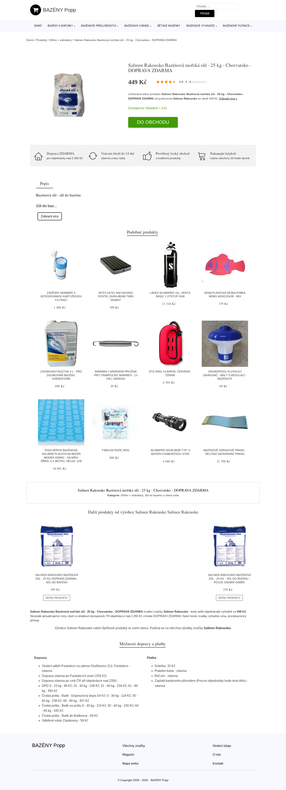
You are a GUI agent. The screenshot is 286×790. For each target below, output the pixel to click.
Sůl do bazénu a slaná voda (162, 495)
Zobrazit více (50, 216)
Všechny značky (133, 745)
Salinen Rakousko (185, 98)
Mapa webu (130, 763)
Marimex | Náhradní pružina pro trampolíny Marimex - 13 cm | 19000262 (115, 375)
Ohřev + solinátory (60, 40)
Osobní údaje (222, 745)
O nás (217, 754)
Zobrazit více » (228, 98)
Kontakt (218, 763)
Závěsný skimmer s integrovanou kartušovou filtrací (61, 296)
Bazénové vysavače (200, 25)
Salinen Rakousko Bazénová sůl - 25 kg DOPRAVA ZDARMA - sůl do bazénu (56, 578)
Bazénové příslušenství (98, 25)
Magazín (128, 754)
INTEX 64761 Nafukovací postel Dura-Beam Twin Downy (115, 296)
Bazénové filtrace (236, 25)
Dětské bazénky (168, 25)
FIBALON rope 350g (116, 450)
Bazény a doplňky (60, 25)
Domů (38, 25)
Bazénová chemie (136, 25)
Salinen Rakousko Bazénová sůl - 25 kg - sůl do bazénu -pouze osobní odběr (229, 578)
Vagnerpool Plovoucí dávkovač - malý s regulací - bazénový (225, 375)
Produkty (41, 40)
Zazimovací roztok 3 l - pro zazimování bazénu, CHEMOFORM (61, 375)
